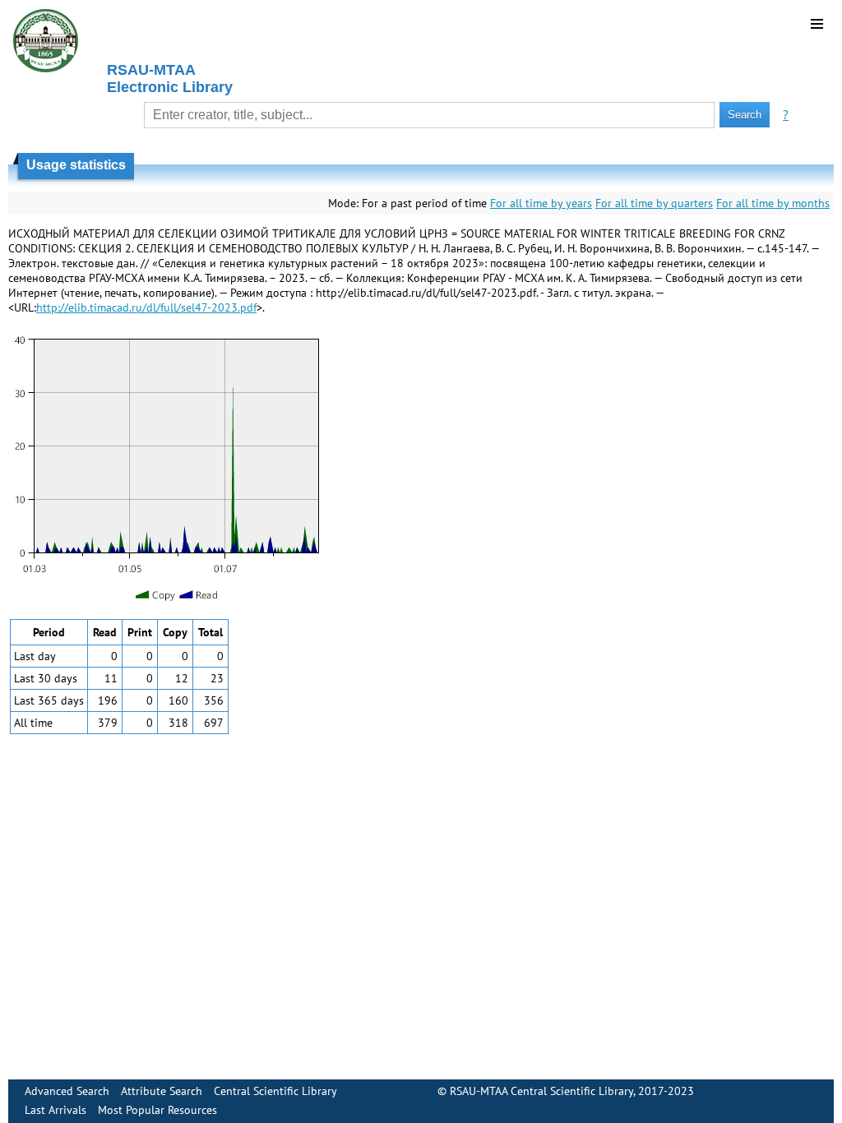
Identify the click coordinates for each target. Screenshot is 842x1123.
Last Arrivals (55, 1109)
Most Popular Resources (157, 1109)
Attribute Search (161, 1091)
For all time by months (773, 203)
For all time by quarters (654, 203)
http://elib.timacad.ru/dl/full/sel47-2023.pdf (146, 307)
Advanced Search (67, 1091)
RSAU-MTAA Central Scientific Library (541, 1091)
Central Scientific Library (275, 1091)
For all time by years (541, 203)
